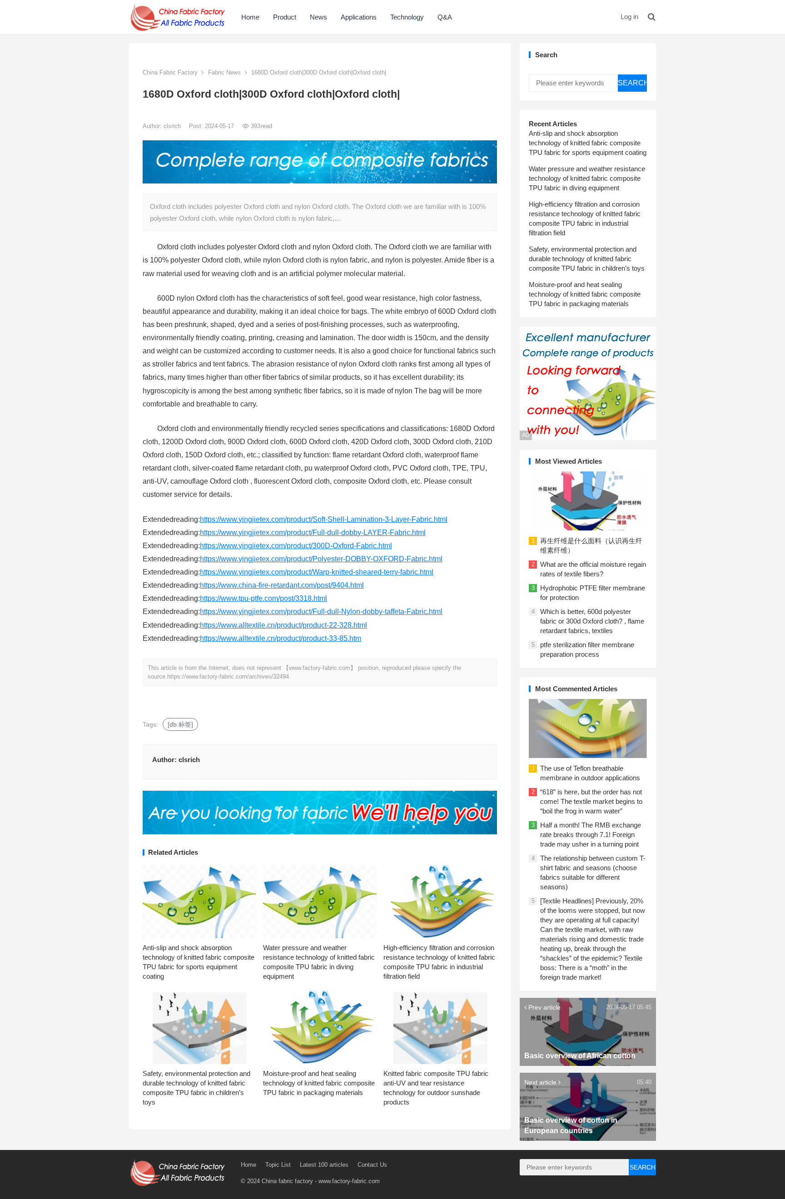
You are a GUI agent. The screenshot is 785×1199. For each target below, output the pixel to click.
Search (632, 83)
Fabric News (224, 72)
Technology (407, 17)
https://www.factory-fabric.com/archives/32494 (228, 676)
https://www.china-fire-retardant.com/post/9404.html (282, 585)
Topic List (278, 1164)
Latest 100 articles (324, 1164)
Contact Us (372, 1164)
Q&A (444, 17)
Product (284, 17)
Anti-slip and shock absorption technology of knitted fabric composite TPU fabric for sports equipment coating (587, 142)
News (318, 17)
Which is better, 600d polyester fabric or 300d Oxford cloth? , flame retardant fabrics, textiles (592, 621)
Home (250, 17)
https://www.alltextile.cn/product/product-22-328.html (283, 625)
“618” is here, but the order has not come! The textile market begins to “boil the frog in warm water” (591, 801)
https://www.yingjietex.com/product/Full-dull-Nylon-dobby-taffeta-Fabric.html (321, 611)
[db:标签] (180, 724)
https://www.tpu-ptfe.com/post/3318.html (263, 598)
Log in (629, 16)
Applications (359, 17)
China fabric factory (287, 1181)
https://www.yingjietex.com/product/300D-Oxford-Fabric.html (296, 546)
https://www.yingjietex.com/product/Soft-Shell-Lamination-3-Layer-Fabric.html (323, 519)
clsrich (173, 126)
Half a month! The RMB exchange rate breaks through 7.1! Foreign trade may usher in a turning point (590, 834)
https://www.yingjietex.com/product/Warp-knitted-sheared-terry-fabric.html (316, 572)
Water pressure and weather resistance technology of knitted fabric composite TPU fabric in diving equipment (587, 178)
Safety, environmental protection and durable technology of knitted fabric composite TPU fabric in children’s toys (587, 258)
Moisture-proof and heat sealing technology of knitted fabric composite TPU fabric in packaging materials (319, 1083)
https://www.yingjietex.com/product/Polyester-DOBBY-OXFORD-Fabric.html (321, 559)
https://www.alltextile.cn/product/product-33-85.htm (280, 638)
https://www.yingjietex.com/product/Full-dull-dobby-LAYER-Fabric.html (313, 532)
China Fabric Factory (170, 72)
